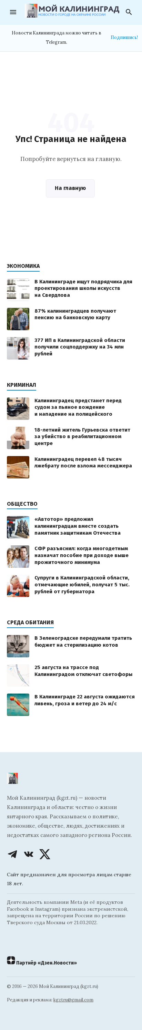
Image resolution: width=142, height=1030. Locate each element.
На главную (70, 188)
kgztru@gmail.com (73, 1000)
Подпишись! (124, 37)
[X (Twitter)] (44, 854)
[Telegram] (12, 854)
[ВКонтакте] (28, 854)
